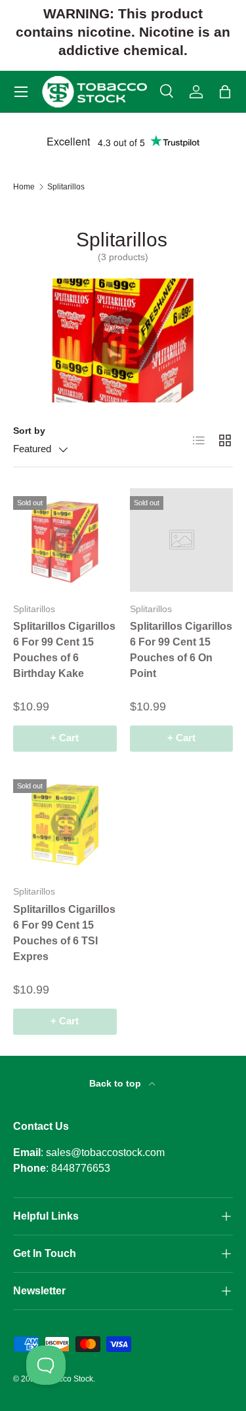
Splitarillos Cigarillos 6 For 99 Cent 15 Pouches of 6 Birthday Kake (64, 650)
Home (24, 187)
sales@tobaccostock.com (105, 1152)
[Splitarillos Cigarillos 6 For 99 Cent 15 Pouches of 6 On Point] (182, 540)
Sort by (29, 430)
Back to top (116, 1083)
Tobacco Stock (67, 1378)
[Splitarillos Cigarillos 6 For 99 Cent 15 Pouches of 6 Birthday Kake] (65, 540)
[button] (225, 91)
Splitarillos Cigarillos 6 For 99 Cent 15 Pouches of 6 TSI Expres (64, 933)
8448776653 (80, 1168)
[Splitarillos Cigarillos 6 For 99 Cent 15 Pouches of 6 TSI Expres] (65, 823)
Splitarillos (66, 187)
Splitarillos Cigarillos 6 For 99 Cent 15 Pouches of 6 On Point (181, 650)
